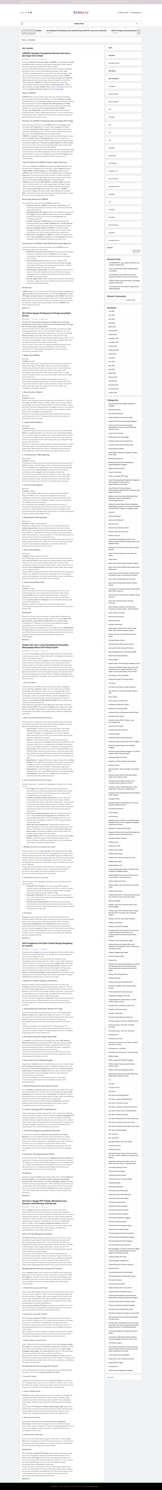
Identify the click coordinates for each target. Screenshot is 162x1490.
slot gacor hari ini (114, 63)
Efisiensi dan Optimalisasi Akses (119, 528)
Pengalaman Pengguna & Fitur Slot (119, 996)
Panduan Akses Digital (116, 850)
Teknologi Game (114, 1268)
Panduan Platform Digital (116, 956)
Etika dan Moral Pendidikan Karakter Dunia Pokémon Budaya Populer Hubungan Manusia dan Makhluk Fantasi (124, 541)
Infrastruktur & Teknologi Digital (118, 675)
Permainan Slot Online (115, 1039)
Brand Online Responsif (116, 458)
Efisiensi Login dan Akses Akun (118, 531)
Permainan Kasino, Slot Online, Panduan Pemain (123, 1021)
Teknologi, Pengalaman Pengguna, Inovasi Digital (124, 1313)
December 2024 (113, 385)
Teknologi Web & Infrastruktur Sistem (120, 1292)
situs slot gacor (113, 94)
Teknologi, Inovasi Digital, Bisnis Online (121, 1309)
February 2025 (113, 377)
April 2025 (112, 369)
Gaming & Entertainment (116, 617)
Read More (25, 308)
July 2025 (111, 358)
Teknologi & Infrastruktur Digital (118, 1198)
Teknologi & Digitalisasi (116, 1187)
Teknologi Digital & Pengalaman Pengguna (122, 1237)
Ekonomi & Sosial (114, 535)
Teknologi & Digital (114, 1183)
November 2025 (113, 342)
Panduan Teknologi (114, 978)
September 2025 (114, 350)
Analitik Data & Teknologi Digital (119, 437)
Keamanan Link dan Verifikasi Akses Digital (122, 761)
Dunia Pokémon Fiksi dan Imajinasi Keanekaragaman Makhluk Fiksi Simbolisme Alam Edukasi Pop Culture (124, 490)
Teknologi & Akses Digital (117, 1171)
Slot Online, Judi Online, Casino (118, 1103)
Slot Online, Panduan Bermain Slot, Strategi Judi (123, 1118)
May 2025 (112, 365)
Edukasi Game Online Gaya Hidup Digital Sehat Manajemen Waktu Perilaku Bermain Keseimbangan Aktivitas (123, 498)
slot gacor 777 (113, 171)
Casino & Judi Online (115, 472)
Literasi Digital (113, 812)
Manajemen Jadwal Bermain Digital (120, 828)
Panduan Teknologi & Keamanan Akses (121, 982)
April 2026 (112, 323)
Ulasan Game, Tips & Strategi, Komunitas (121, 1359)
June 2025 (112, 361)
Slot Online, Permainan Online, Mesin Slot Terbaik (124, 1126)
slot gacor (48, 860)
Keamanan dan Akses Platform (118, 730)
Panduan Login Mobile (115, 922)
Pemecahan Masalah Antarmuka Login (121, 992)
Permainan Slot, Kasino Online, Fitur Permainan (123, 1052)
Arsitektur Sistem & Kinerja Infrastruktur (121, 445)
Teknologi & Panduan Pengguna (118, 1214)
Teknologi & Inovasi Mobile (117, 1202)
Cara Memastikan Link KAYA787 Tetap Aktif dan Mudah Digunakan (127, 31)
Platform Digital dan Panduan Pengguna (121, 1060)
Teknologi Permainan (115, 1280)
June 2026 (112, 315)
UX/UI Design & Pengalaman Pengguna (121, 1370)
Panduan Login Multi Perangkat (118, 926)
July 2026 (111, 311)
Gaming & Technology (115, 624)
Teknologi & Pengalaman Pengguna (119, 1218)
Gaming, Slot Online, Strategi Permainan (121, 648)
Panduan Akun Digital (115, 861)
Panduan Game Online (115, 891)
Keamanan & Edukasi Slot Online (119, 704)
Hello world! (131, 300)
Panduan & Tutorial (114, 846)
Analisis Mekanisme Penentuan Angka (121, 417)
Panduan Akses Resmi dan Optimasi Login (122, 857)
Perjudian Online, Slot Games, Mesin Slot (121, 1005)
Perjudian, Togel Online (116, 1013)
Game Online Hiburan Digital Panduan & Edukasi (123, 563)
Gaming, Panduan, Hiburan (117, 640)
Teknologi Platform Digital (117, 1284)
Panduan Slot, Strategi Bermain (118, 974)
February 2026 (113, 331)
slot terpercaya (113, 1134)
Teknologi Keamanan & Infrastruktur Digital (122, 1276)
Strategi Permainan (114, 1149)
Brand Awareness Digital (116, 449)
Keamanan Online (114, 765)
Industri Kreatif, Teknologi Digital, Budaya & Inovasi (124, 663)
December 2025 (113, 338)
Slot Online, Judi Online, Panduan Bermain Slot (123, 1107)
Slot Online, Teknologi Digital (118, 1130)
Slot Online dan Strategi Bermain (119, 1095)
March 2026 (112, 327)
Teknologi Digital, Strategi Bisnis (119, 1260)
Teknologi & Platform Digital (117, 1221)
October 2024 (113, 393)
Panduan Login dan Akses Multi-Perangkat (122, 919)
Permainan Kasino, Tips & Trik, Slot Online (122, 1031)
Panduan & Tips (113, 842)
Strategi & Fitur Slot (115, 1145)
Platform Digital (113, 1056)
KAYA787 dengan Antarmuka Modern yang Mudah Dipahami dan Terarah (75, 31)
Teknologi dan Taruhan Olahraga (119, 1229)
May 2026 (112, 319)
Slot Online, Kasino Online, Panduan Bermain (122, 1111)
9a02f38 (26, 59)
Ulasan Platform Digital (116, 1362)
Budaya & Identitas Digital (116, 468)
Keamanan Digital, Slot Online (118, 757)
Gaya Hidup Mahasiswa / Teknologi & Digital (122, 652)
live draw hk (112, 156)
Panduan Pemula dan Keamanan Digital (121, 940)
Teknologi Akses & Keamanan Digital (120, 1225)
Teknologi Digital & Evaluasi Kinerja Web (121, 1233)
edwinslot (112, 512)
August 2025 (112, 354)
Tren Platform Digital (115, 1343)
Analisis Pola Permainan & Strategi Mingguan (123, 421)
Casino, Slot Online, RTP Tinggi (118, 476)
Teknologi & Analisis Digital (117, 1175)
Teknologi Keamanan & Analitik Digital (120, 1272)
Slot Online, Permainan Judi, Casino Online (122, 1122)
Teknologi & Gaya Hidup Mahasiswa (120, 1194)
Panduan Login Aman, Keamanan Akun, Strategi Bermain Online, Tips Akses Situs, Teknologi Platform (123, 913)
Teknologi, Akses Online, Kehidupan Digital (122, 1301)
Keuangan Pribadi (114, 799)
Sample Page (79, 24)
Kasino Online (113, 697)
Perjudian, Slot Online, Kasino (118, 1009)
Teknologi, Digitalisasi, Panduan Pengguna (122, 1305)
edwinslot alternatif (115, 516)
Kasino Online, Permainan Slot (118, 701)
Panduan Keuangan (114, 901)
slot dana (111, 217)
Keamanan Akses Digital (116, 716)
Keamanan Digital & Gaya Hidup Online (121, 738)
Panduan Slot (113, 960)
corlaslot (36, 952)
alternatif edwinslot (115, 410)
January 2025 (113, 381)
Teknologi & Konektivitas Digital (119, 1210)
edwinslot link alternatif (116, 520)
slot (54, 324)
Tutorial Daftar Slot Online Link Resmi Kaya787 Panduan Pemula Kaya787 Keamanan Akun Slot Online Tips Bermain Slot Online (123, 1349)
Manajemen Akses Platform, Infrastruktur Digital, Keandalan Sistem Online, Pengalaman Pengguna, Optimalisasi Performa (124, 822)
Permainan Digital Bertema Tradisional (121, 1017)
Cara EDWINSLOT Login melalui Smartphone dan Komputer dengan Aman (106, 2)
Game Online (113, 559)
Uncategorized (113, 1366)
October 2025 (113, 346)
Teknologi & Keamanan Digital (118, 1206)
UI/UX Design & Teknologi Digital (119, 1355)
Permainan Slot (113, 1035)
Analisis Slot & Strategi (116, 433)
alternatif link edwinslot (116, 413)
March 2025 (112, 373)
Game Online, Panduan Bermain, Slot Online (122, 579)
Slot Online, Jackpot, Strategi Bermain (120, 1099)
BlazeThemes (93, 1486)
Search (110, 248)
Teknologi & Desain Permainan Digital (120, 1179)
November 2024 (113, 389)
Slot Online (112, 1091)
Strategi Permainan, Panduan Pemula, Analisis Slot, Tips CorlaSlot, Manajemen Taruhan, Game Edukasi (123, 1155)
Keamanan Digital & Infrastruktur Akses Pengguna (124, 741)
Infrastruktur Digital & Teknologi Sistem (121, 679)
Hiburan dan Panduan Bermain (118, 656)
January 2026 (113, 334)
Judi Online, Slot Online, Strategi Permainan (122, 687)
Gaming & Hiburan (114, 620)
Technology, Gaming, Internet (118, 1167)
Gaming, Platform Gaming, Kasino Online (121, 644)
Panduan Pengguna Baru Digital (118, 952)
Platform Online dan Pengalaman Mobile (121, 1070)
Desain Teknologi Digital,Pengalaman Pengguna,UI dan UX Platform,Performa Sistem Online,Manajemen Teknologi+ (124, 482)
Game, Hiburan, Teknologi (117, 613)
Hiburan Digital (113, 659)
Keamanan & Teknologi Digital (118, 708)
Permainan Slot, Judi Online (117, 1048)
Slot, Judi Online (114, 1138)
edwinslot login (113, 524)
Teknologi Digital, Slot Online (118, 1257)
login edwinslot (113, 816)
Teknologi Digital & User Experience (120, 1245)
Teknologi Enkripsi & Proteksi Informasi (121, 1264)
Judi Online (112, 683)
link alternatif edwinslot (116, 809)
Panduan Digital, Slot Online (117, 881)
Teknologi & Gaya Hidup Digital (118, 1190)
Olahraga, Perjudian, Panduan (118, 838)
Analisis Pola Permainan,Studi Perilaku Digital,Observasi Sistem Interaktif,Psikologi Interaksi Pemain (122, 427)
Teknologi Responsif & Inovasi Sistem (120, 1288)
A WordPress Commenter (117, 300)
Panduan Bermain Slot (115, 865)
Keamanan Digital (114, 734)
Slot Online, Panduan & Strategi (118, 1114)
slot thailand (112, 163)
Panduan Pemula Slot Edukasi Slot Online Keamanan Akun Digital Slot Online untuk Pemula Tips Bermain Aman (124, 946)
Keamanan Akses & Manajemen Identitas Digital (124, 712)
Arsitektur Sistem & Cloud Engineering (120, 441)
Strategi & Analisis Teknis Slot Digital (120, 1142)
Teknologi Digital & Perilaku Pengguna (120, 1241)
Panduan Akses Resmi (116, 854)
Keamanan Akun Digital (116, 726)
